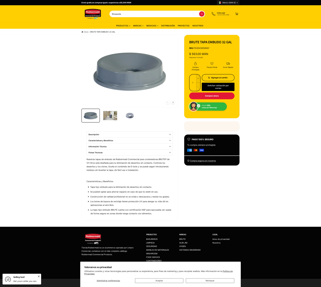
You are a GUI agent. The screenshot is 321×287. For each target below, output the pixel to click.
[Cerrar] (38, 276)
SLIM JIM (183, 243)
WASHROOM (151, 253)
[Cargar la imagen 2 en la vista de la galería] (110, 115)
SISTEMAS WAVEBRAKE (190, 250)
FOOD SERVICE (153, 257)
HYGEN (182, 246)
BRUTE (182, 239)
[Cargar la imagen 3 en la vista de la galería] (130, 115)
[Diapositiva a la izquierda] (168, 102)
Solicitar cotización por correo (218, 86)
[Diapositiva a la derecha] (173, 102)
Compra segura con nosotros (203, 161)
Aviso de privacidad (221, 239)
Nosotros (216, 243)
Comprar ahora (212, 96)
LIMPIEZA (150, 243)
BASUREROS (152, 239)
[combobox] (157, 14)
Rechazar (210, 280)
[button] (236, 14)
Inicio (86, 32)
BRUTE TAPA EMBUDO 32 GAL (102, 32)
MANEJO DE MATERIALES (157, 250)
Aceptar (159, 280)
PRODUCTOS (122, 25)
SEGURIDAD (151, 246)
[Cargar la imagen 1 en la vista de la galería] (91, 115)
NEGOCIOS (151, 25)
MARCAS (137, 25)
